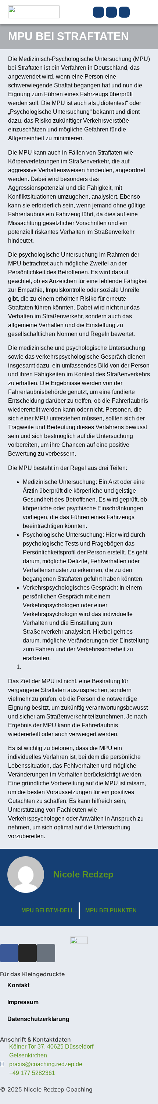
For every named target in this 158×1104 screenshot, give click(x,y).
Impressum (23, 1002)
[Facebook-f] (98, 12)
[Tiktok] (124, 12)
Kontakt (18, 985)
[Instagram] (111, 12)
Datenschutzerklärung (38, 1019)
